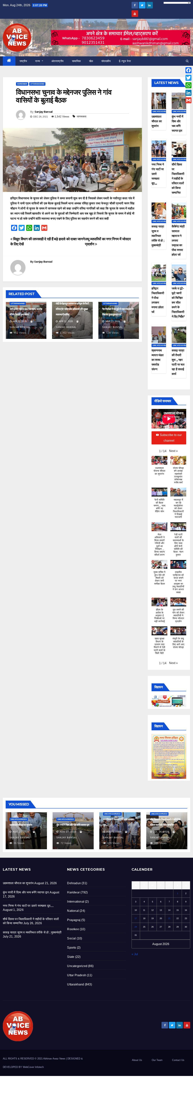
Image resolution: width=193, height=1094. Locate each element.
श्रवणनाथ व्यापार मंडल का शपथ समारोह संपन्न (158, 360)
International (75, 901)
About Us (137, 1060)
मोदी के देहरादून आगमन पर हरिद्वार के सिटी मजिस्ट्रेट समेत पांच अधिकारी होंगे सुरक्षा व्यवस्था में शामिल (72, 309)
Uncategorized (161, 111)
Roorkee (73, 929)
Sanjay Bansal (43, 111)
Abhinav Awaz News (54, 1058)
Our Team (157, 1060)
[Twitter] (188, 78)
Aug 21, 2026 (21, 831)
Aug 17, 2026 (68, 831)
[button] (187, 61)
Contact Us (178, 1060)
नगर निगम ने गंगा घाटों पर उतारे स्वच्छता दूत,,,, (28, 905)
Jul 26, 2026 (161, 831)
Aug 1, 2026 (114, 831)
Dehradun (74, 883)
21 (169, 918)
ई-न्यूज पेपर (125, 61)
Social (71, 938)
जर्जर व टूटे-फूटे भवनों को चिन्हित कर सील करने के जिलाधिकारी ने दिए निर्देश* (178, 302)
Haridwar (22, 84)
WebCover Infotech (33, 1067)
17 (136, 918)
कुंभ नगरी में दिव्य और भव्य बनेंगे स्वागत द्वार (72, 825)
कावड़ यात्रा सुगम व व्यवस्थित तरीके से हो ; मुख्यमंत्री (158, 236)
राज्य (38, 61)
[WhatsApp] (188, 85)
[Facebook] (188, 70)
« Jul (135, 954)
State (70, 956)
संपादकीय (106, 61)
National (73, 910)
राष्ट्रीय (23, 61)
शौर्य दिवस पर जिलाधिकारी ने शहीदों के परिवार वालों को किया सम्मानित (178, 178)
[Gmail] (188, 100)
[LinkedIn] (188, 93)
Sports (71, 947)
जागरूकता (81, 116)
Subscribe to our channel (171, 437)
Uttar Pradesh (76, 975)
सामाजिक (76, 61)
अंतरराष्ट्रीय (57, 61)
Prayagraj (73, 920)
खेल (91, 61)
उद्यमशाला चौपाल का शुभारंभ (157, 121)
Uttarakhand (37, 84)
